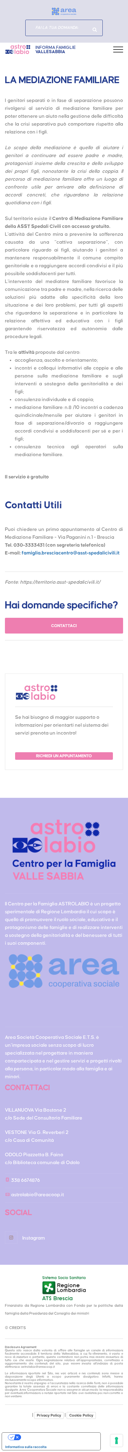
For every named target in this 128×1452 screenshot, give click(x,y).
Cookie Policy (81, 1415)
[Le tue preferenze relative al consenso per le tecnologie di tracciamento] (116, 1440)
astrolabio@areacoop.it (37, 1194)
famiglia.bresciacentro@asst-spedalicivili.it (70, 553)
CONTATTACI (64, 626)
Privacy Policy (49, 1415)
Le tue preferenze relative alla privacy (58, 1437)
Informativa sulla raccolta (26, 1447)
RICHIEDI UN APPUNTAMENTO (64, 756)
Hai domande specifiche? (94, 29)
